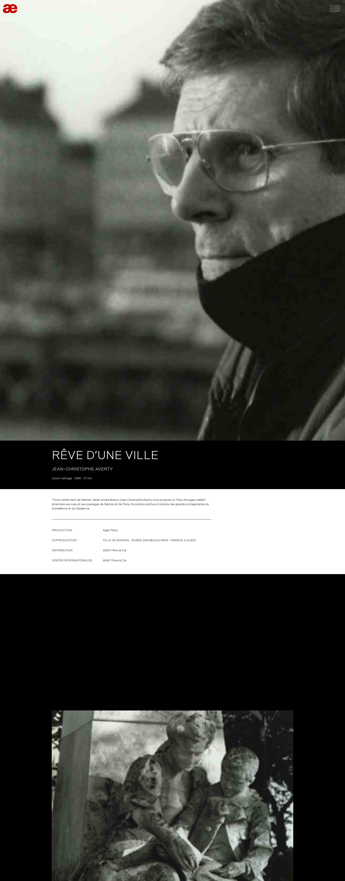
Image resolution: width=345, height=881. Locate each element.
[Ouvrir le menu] (335, 8)
